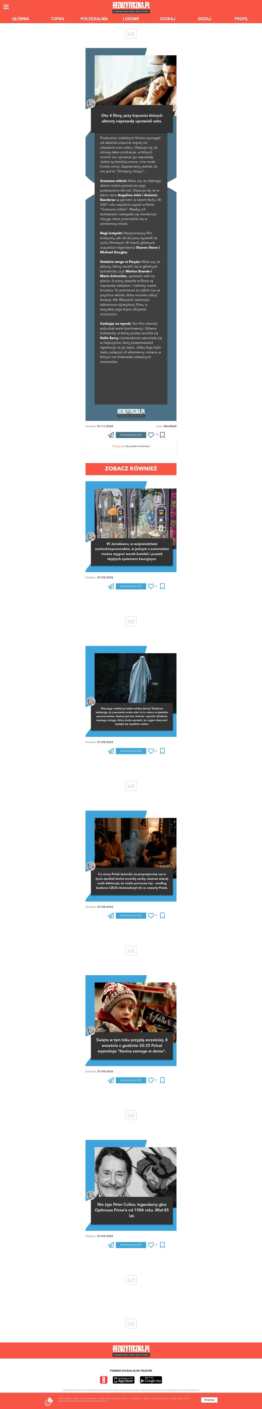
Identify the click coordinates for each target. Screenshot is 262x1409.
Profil (241, 18)
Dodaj (204, 18)
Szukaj (167, 18)
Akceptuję (209, 1400)
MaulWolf (170, 426)
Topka (57, 18)
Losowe (131, 18)
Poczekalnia (94, 18)
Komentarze (131, 435)
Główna (20, 18)
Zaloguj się (118, 446)
